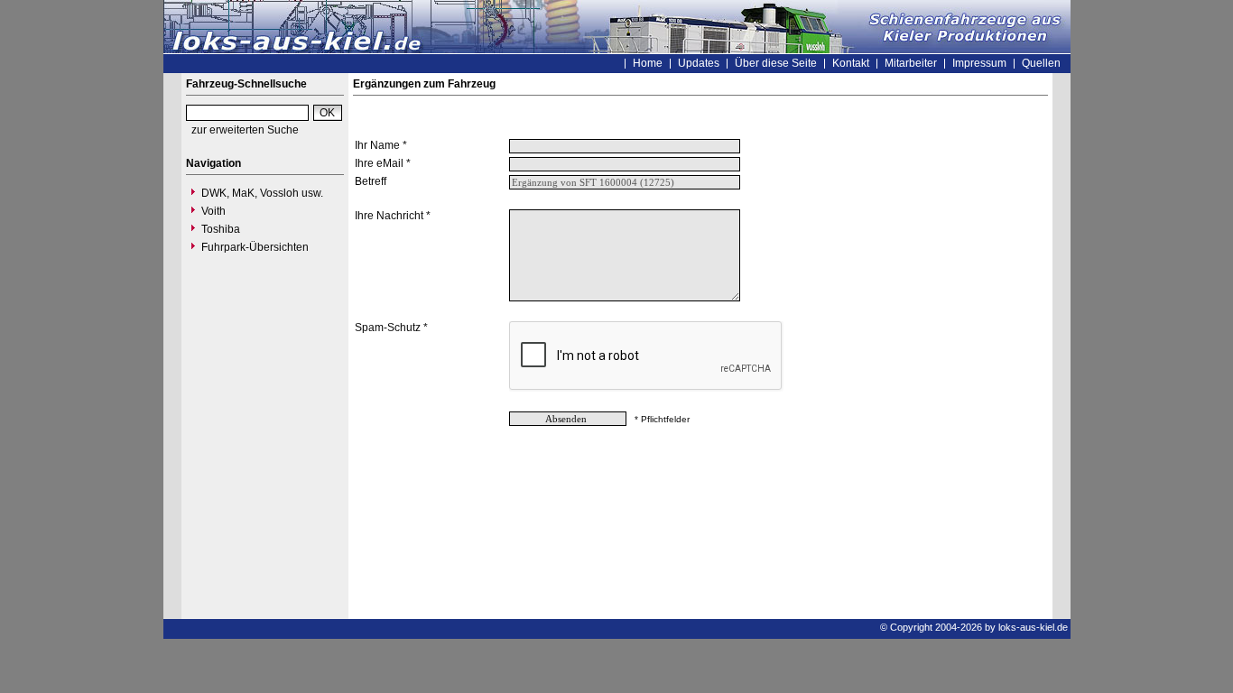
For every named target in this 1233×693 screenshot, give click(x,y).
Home (648, 63)
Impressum (979, 63)
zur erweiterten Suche (245, 130)
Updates (698, 63)
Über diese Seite (776, 63)
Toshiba (220, 229)
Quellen (1041, 63)
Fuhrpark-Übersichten (255, 247)
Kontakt (850, 63)
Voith (213, 211)
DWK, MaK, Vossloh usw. (262, 193)
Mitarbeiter (911, 63)
